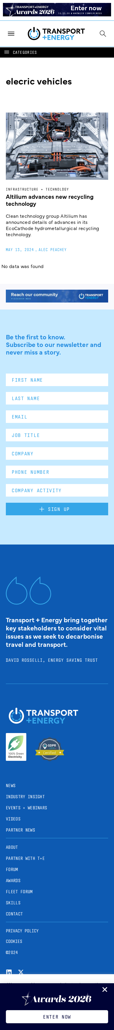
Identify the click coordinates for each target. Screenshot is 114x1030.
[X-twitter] (21, 972)
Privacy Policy (22, 931)
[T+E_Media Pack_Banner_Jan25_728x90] (57, 300)
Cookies (14, 941)
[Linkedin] (9, 972)
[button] (20, 52)
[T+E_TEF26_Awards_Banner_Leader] (57, 14)
